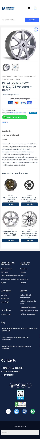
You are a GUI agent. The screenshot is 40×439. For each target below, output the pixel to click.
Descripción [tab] (6, 131)
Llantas (9, 77)
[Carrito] (36, 29)
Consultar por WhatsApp (16, 117)
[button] (29, 8)
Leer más (10, 204)
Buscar (32, 20)
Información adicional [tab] (10, 135)
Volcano (5, 122)
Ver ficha (33, 113)
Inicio (4, 77)
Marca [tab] (4, 139)
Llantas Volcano (18, 77)
